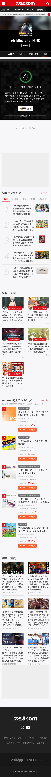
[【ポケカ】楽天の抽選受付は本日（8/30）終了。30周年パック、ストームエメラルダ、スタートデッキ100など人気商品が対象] (42, 224)
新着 (3, 9)
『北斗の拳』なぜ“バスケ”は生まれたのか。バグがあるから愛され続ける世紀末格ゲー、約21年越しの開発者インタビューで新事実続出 (38, 583)
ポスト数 (43, 199)
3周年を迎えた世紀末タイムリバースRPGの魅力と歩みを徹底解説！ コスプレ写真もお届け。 (38, 347)
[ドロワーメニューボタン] (3, 3)
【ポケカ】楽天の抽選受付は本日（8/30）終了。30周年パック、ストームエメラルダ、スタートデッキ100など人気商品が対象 (23, 225)
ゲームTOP (9, 54)
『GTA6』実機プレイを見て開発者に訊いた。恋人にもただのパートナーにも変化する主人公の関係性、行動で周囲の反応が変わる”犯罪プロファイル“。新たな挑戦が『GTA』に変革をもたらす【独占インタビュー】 (38, 618)
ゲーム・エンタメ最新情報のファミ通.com (17, 14)
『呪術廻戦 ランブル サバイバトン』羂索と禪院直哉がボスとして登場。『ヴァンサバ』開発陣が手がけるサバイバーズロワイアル (23, 256)
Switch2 (10, 9)
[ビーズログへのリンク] (34, 759)
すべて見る (45, 193)
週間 (25, 199)
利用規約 (43, 737)
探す (29, 108)
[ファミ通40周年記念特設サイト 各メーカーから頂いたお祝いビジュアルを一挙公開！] (13, 368)
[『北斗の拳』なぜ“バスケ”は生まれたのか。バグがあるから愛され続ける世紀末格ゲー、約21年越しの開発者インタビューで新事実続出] (38, 568)
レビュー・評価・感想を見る (24, 87)
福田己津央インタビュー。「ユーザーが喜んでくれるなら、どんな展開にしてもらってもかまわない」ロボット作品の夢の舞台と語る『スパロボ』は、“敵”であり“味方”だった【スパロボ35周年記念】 (38, 654)
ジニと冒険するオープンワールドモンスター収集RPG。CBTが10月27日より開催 (38, 316)
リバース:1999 (39, 339)
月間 (33, 199)
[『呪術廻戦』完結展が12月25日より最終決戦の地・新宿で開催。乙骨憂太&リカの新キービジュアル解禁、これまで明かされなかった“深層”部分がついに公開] (42, 239)
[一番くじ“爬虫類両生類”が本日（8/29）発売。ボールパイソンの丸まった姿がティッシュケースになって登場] (42, 271)
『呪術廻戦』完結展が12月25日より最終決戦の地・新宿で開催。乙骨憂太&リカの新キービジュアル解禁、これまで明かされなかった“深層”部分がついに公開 (23, 241)
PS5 (24, 9)
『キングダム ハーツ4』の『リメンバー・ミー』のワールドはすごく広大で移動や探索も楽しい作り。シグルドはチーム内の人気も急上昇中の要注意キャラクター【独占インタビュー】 (12, 654)
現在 (6, 199)
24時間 (15, 199)
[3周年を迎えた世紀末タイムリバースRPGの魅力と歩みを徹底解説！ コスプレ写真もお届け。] (38, 334)
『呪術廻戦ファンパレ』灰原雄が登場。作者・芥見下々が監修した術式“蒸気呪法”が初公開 (23, 209)
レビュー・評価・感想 (28, 54)
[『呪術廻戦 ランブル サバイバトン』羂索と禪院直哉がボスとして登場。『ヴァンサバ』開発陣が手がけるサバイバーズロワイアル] (42, 255)
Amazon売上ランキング (17, 400)
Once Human (14, 339)
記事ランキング (11, 192)
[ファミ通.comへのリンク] (25, 3)
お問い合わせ (9, 737)
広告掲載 (40, 742)
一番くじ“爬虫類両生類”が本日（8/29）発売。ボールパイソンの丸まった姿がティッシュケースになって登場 (23, 272)
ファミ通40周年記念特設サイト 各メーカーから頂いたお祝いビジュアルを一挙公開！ (12, 382)
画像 (46, 54)
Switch (17, 9)
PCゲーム (31, 9)
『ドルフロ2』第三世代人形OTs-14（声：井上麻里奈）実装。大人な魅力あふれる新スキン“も (12, 316)
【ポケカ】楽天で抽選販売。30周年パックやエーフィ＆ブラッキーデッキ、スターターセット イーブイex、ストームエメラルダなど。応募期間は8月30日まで (12, 618)
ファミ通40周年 (15, 374)
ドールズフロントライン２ (15, 308)
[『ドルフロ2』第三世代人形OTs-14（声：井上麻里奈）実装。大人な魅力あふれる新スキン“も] (13, 303)
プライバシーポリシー (27, 737)
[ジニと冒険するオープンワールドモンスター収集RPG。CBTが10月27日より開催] (38, 303)
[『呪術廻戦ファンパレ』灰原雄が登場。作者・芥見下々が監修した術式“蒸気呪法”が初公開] (42, 208)
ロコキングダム (40, 308)
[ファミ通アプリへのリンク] (17, 759)
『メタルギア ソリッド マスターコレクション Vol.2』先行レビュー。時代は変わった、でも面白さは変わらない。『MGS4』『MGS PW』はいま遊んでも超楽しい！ (12, 583)
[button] (25, 115)
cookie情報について (25, 742)
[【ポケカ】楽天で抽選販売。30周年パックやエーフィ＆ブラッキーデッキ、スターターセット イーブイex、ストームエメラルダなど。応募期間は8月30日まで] (13, 604)
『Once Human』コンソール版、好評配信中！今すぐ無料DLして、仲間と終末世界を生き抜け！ (12, 349)
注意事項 (10, 742)
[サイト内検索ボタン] (47, 3)
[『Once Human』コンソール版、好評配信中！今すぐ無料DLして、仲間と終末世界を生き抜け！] (13, 334)
